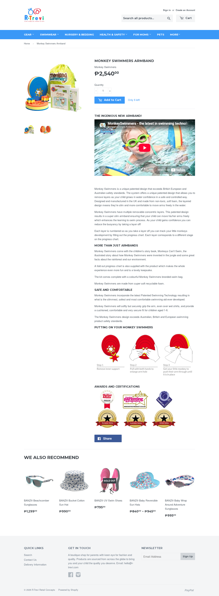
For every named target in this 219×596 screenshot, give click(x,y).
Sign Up (188, 556)
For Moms (141, 34)
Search (28, 555)
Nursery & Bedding (79, 34)
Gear (28, 34)
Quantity (99, 84)
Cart (188, 18)
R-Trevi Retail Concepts (43, 589)
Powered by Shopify (68, 589)
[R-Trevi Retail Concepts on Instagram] (78, 575)
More (174, 34)
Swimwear (48, 34)
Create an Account (185, 10)
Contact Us (30, 559)
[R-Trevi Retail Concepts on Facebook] (70, 575)
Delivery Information (35, 564)
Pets (160, 34)
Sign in (167, 10)
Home (27, 43)
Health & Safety (112, 34)
